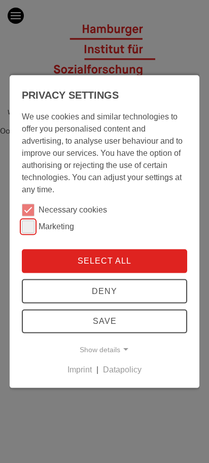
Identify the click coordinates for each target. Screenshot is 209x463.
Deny (104, 291)
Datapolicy (122, 369)
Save (105, 321)
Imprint (79, 369)
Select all (104, 261)
